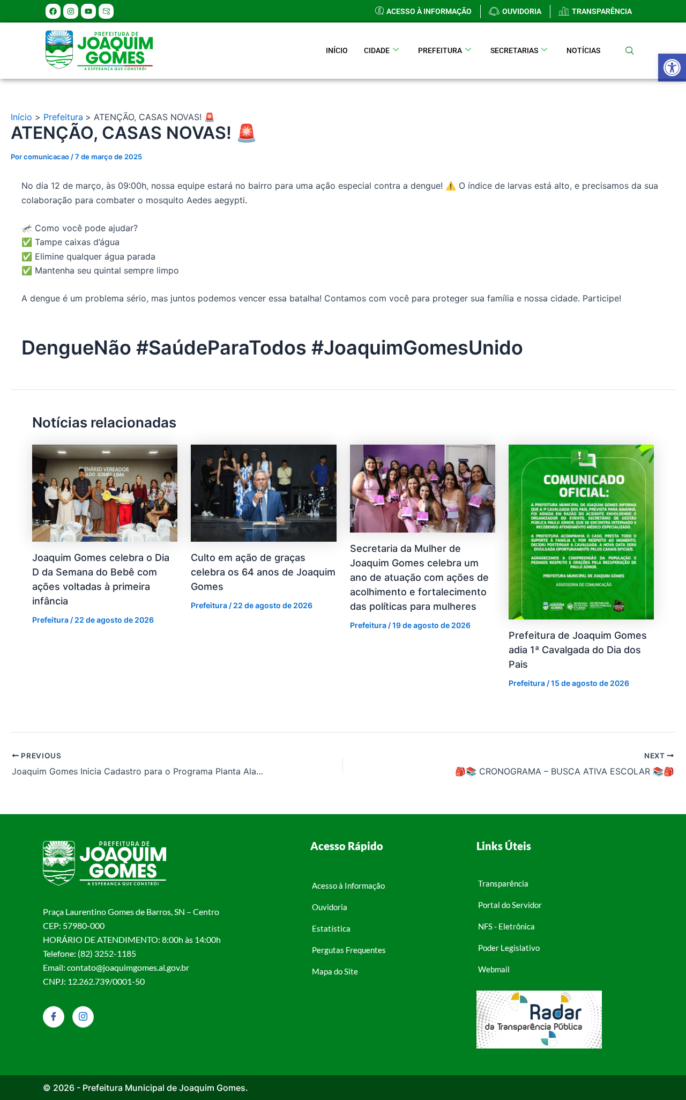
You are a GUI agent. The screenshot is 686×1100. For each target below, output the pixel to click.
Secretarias (514, 50)
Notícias (583, 50)
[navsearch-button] (630, 51)
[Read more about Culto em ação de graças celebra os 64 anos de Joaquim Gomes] (263, 492)
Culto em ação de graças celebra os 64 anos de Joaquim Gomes (263, 572)
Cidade (377, 50)
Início (337, 50)
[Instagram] (83, 1017)
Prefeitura (440, 50)
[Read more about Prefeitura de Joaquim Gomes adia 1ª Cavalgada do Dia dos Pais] (581, 531)
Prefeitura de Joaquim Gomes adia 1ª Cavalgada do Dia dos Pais (578, 650)
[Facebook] (53, 1017)
